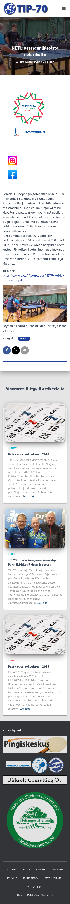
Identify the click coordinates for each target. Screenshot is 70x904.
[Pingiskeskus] (35, 745)
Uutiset (23, 339)
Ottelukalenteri (54, 878)
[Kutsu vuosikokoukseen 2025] (35, 634)
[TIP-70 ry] (27, 8)
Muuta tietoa (30, 878)
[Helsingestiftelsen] (35, 820)
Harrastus (57, 869)
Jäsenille (12, 878)
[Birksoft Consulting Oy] (35, 781)
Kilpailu (40, 869)
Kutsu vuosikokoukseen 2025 (28, 666)
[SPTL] (40, 765)
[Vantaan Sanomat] (18, 765)
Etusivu (11, 869)
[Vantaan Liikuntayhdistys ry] (56, 765)
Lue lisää (28, 496)
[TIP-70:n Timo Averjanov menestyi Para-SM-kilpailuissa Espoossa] (35, 528)
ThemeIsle (47, 895)
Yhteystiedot (35, 887)
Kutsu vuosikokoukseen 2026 (28, 454)
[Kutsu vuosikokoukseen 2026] (35, 422)
